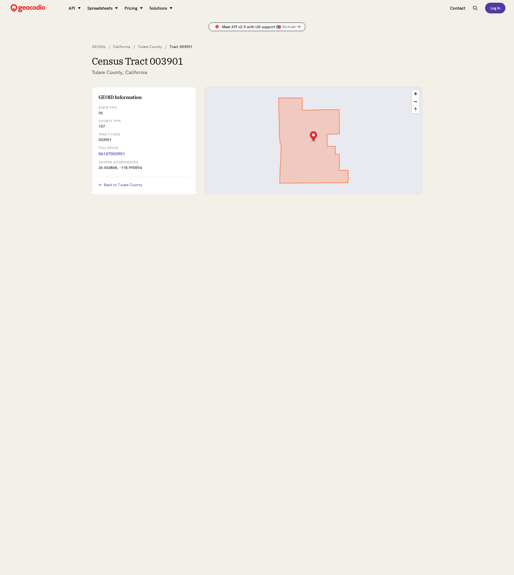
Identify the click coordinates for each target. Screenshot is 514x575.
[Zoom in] (415, 94)
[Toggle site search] (475, 8)
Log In (495, 8)
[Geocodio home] (36, 8)
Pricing (130, 8)
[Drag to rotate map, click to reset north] (415, 109)
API (72, 8)
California (121, 46)
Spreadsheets (99, 8)
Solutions (158, 8)
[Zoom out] (415, 101)
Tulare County (150, 46)
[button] (313, 136)
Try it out (288, 27)
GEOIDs (99, 46)
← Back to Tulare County (120, 184)
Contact (457, 8)
